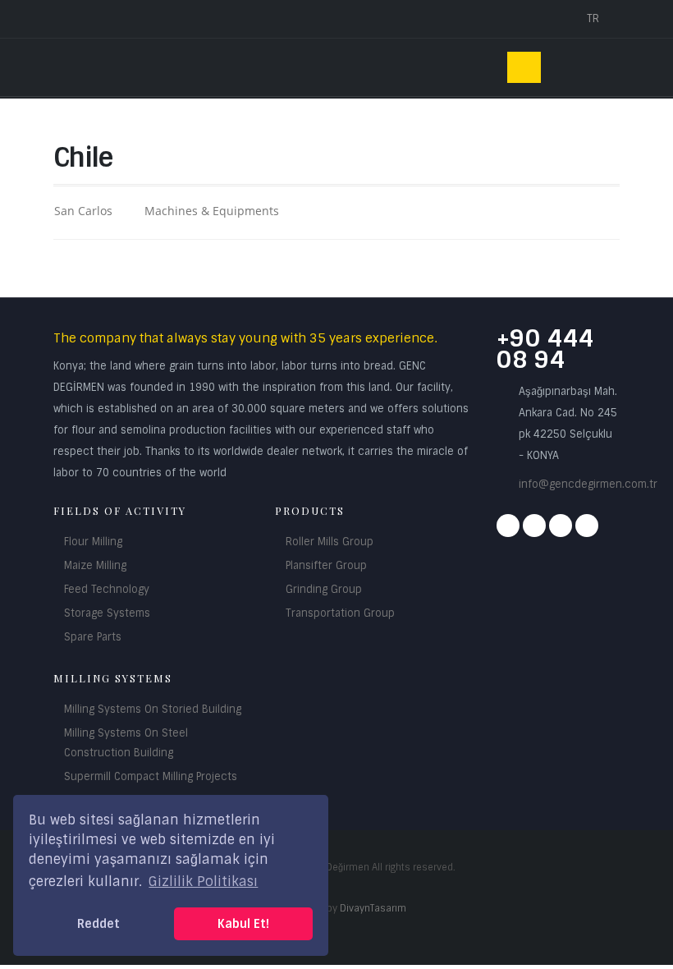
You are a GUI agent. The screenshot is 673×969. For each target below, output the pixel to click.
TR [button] (594, 18)
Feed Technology (106, 589)
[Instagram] (534, 525)
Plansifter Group (326, 565)
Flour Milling (93, 542)
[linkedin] (586, 525)
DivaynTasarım (373, 908)
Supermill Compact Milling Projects (150, 776)
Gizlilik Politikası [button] (203, 881)
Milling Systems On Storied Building (152, 709)
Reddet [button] (98, 923)
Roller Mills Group (329, 542)
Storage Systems (107, 613)
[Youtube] (560, 525)
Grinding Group (324, 589)
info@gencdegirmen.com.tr (588, 484)
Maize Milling (95, 565)
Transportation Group (340, 613)
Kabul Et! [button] (243, 923)
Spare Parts (92, 637)
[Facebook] (508, 525)
